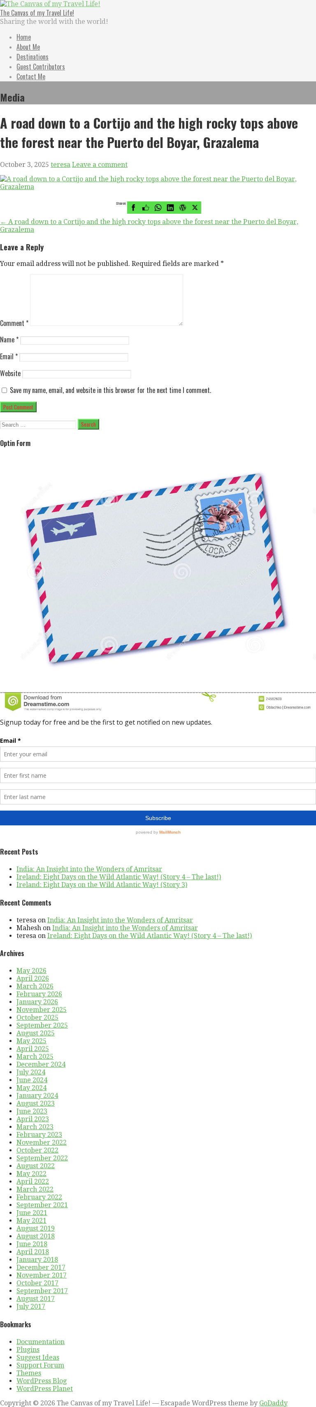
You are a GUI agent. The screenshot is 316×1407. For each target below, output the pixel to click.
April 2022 (32, 1181)
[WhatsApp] (158, 207)
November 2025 (41, 1010)
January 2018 (37, 1260)
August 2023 (35, 1103)
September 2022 (42, 1158)
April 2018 (32, 1252)
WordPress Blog (41, 1381)
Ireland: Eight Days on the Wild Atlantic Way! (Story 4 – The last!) (118, 877)
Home (23, 37)
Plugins (28, 1350)
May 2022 (31, 1174)
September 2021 (42, 1205)
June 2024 (31, 1080)
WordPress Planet (44, 1389)
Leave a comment (100, 165)
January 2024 (37, 1096)
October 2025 (37, 1017)
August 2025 (35, 1033)
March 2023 (34, 1127)
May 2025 (31, 1041)
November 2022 (41, 1142)
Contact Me (30, 76)
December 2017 (40, 1267)
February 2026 (39, 994)
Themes (28, 1373)
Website (10, 373)
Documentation (40, 1342)
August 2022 (35, 1166)
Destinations (32, 57)
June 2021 (31, 1213)
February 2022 (39, 1197)
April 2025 (32, 1049)
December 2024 (40, 1064)
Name (9, 339)
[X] (195, 207)
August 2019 (35, 1228)
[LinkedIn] (170, 207)
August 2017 (35, 1299)
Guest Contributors (40, 67)
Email (9, 356)
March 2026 (34, 986)
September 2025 (42, 1025)
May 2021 (31, 1220)
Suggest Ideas (37, 1357)
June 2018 (31, 1244)
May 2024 (31, 1088)
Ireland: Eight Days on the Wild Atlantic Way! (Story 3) (101, 885)
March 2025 (34, 1056)
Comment (14, 323)
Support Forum (40, 1365)
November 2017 (41, 1275)
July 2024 (30, 1072)
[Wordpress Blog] (183, 207)
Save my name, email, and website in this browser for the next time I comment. (110, 390)
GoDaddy (273, 1403)
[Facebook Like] (145, 207)
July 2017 (30, 1306)
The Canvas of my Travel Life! (37, 13)
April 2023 (32, 1119)
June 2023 (31, 1111)
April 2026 (32, 978)
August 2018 (35, 1236)
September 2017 (42, 1291)
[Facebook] (133, 207)
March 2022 (34, 1189)
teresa (60, 165)
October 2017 (37, 1283)
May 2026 (31, 971)
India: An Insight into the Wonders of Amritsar (89, 869)
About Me (28, 47)
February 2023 (39, 1135)
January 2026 (37, 1002)
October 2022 (37, 1150)
